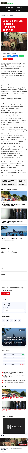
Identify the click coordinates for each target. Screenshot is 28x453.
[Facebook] (3, 320)
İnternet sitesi (4, 280)
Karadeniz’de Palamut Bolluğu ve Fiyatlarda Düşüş (14, 380)
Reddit (4, 58)
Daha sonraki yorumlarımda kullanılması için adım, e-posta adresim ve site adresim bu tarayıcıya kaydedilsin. (13, 289)
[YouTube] (15, 320)
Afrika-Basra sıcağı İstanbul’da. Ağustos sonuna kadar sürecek (13, 378)
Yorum (3, 255)
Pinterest (10, 58)
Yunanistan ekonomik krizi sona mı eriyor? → (22, 182)
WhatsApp (21, 56)
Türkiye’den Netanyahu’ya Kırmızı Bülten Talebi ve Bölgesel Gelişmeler (14, 376)
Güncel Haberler (9, 7)
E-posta (3, 274)
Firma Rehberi (19, 7)
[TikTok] (19, 320)
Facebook (15, 56)
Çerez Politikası (17, 10)
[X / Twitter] (7, 320)
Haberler (3, 15)
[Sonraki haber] (23, 330)
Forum (8, 10)
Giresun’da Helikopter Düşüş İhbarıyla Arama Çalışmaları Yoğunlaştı (13, 373)
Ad (2, 268)
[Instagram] (11, 320)
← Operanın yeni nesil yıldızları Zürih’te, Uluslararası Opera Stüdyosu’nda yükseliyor (9, 182)
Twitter (9, 56)
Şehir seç (5, 307)
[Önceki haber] (20, 330)
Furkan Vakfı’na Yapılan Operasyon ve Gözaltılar (13, 382)
